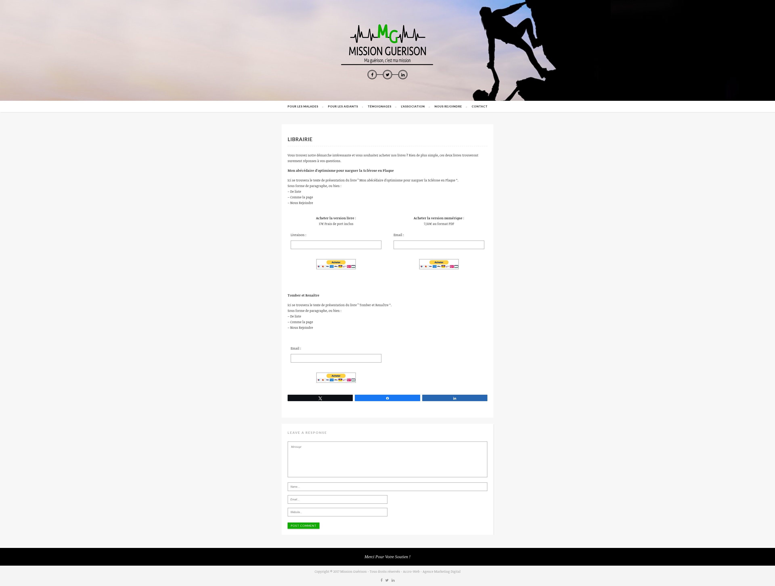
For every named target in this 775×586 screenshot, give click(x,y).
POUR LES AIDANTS (343, 106)
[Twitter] (387, 74)
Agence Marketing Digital (442, 571)
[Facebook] (372, 74)
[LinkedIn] (402, 74)
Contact (480, 106)
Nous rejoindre (448, 106)
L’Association (413, 106)
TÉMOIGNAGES (379, 106)
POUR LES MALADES (303, 106)
